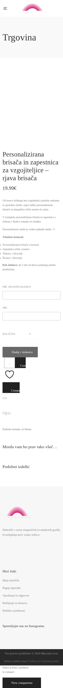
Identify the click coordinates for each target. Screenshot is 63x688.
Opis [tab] (7, 413)
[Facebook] (8, 398)
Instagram (4, 547)
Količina (9, 334)
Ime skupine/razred (17, 287)
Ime (5, 307)
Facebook (10, 547)
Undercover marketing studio (43, 661)
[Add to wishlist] (9, 362)
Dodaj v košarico (22, 352)
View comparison (21, 682)
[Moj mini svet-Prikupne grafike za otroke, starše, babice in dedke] (32, 8)
